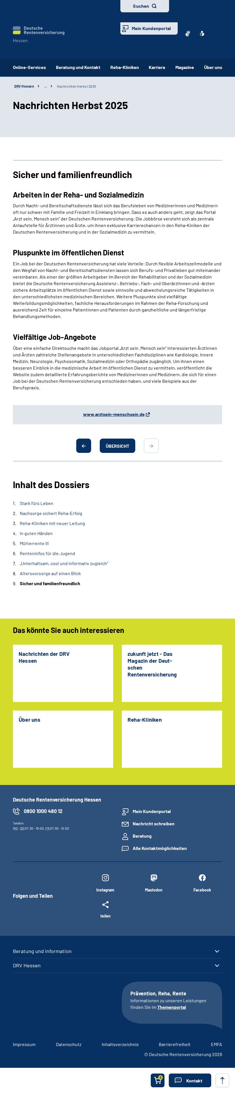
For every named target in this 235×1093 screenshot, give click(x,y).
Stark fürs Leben (36, 503)
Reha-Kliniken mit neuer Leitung (52, 523)
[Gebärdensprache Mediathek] (188, 33)
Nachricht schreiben (154, 823)
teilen (105, 916)
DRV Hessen (27, 965)
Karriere (157, 67)
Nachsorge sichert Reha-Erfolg (51, 513)
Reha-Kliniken (124, 67)
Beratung (142, 836)
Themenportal (171, 1007)
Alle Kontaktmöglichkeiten (160, 848)
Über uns (213, 67)
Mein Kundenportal (151, 28)
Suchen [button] (141, 6)
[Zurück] (83, 446)
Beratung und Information (42, 951)
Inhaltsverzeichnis (120, 1044)
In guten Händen (36, 533)
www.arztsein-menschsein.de (114, 414)
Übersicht (117, 446)
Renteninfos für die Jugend (47, 553)
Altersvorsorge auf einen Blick (50, 573)
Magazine (184, 67)
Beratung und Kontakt (78, 67)
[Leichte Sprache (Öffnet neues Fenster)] (202, 33)
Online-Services (29, 67)
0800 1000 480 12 (43, 811)
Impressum (24, 1044)
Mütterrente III (34, 543)
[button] (190, 1080)
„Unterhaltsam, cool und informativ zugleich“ (64, 563)
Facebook (202, 889)
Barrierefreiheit (175, 1044)
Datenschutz (68, 1044)
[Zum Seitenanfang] (222, 1080)
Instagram (105, 889)
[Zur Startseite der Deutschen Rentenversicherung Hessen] (38, 34)
